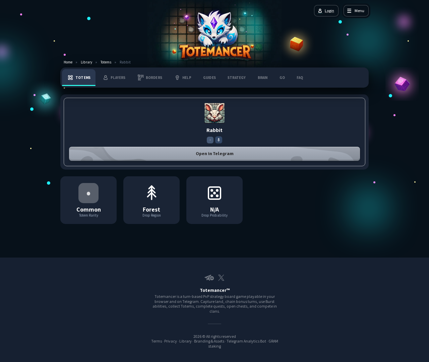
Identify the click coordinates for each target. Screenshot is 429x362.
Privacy (170, 341)
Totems (106, 62)
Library (86, 62)
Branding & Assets (209, 341)
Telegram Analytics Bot (246, 341)
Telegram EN (207, 277)
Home (68, 62)
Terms (156, 341)
